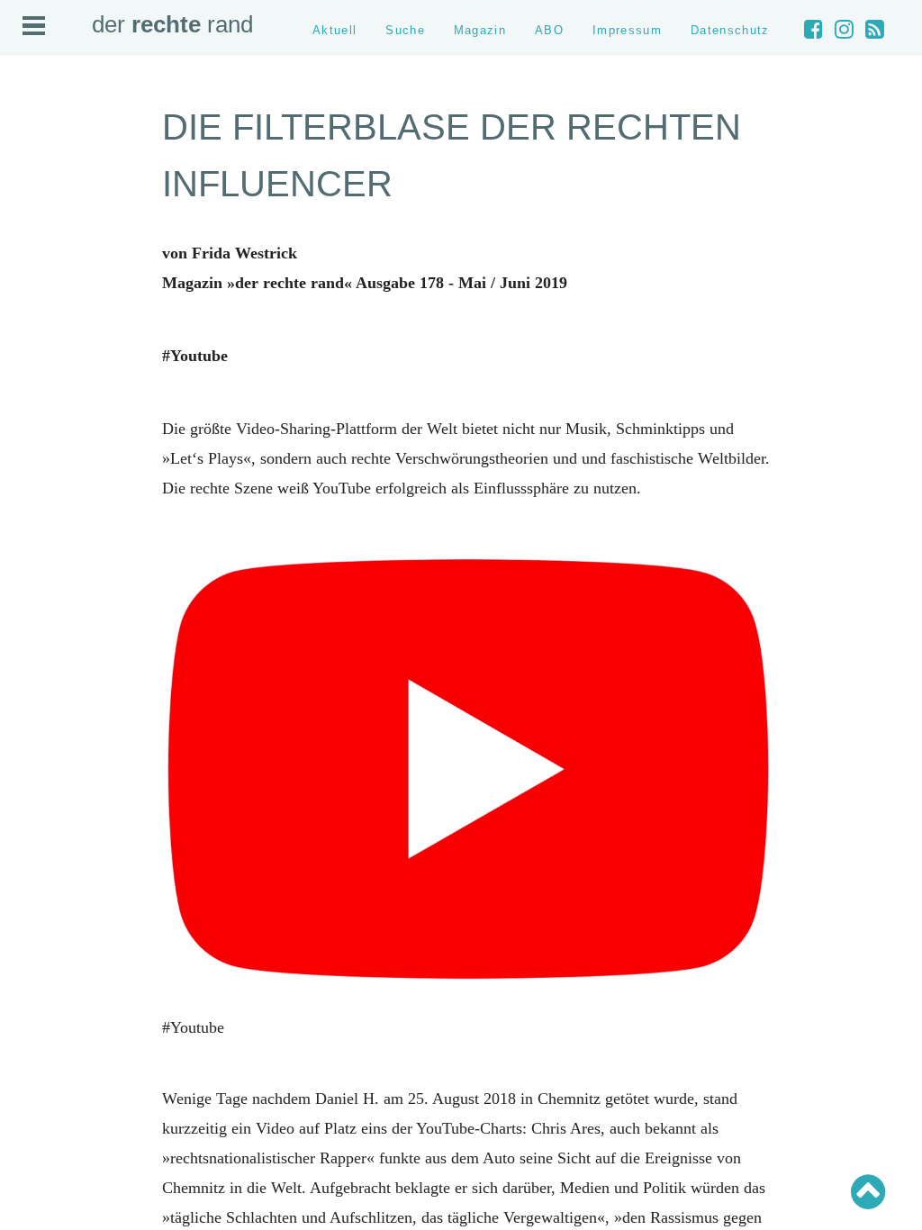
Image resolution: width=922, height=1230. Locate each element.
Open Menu (33, 25)
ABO (549, 30)
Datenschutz (730, 30)
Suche (405, 30)
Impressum (627, 30)
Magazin (480, 30)
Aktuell (334, 30)
